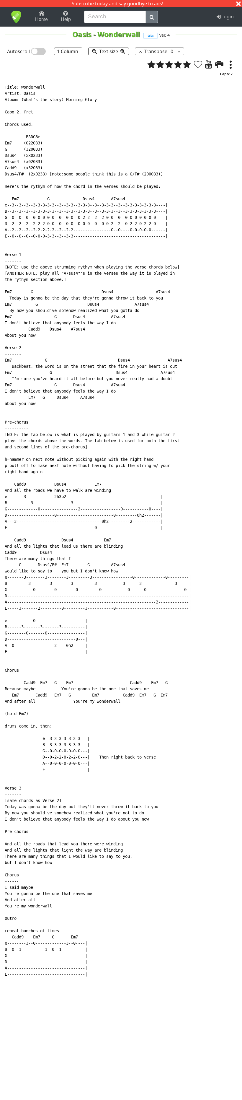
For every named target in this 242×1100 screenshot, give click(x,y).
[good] (178, 64)
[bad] (151, 64)
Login (227, 16)
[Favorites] (198, 64)
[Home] (16, 17)
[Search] (152, 17)
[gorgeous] (186, 64)
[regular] (169, 64)
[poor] (160, 64)
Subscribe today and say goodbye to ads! (117, 3)
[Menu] (230, 64)
